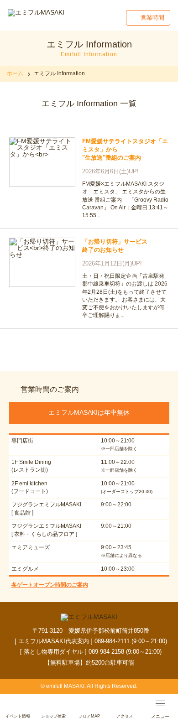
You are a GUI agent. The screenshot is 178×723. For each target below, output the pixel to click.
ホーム (15, 73)
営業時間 (152, 17)
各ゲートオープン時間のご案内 (49, 585)
